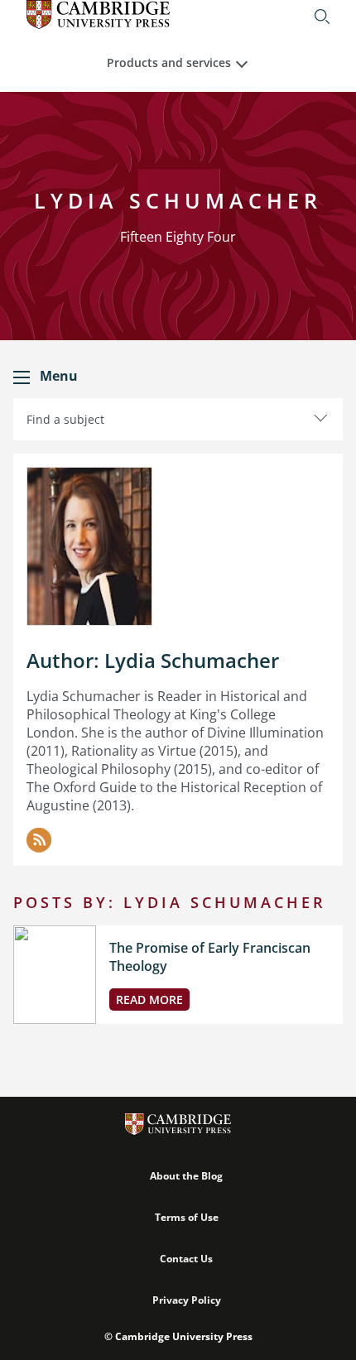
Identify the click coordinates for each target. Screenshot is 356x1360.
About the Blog (186, 1176)
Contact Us (186, 1259)
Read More (149, 999)
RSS (38, 840)
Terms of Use (187, 1217)
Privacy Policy (186, 1300)
